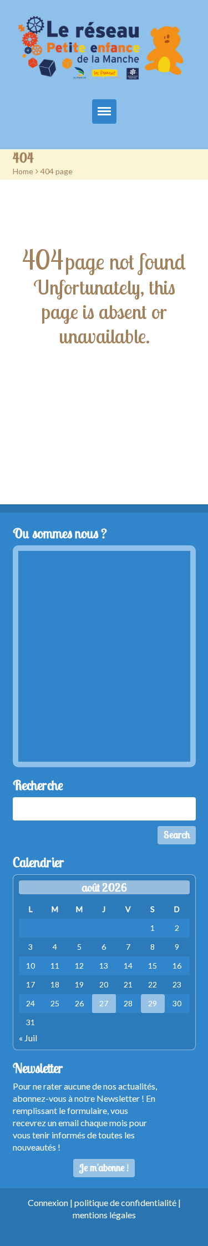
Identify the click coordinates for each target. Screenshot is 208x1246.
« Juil (28, 1037)
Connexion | (51, 1202)
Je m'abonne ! (104, 1167)
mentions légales (104, 1214)
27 (103, 1003)
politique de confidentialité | (127, 1202)
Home (23, 171)
